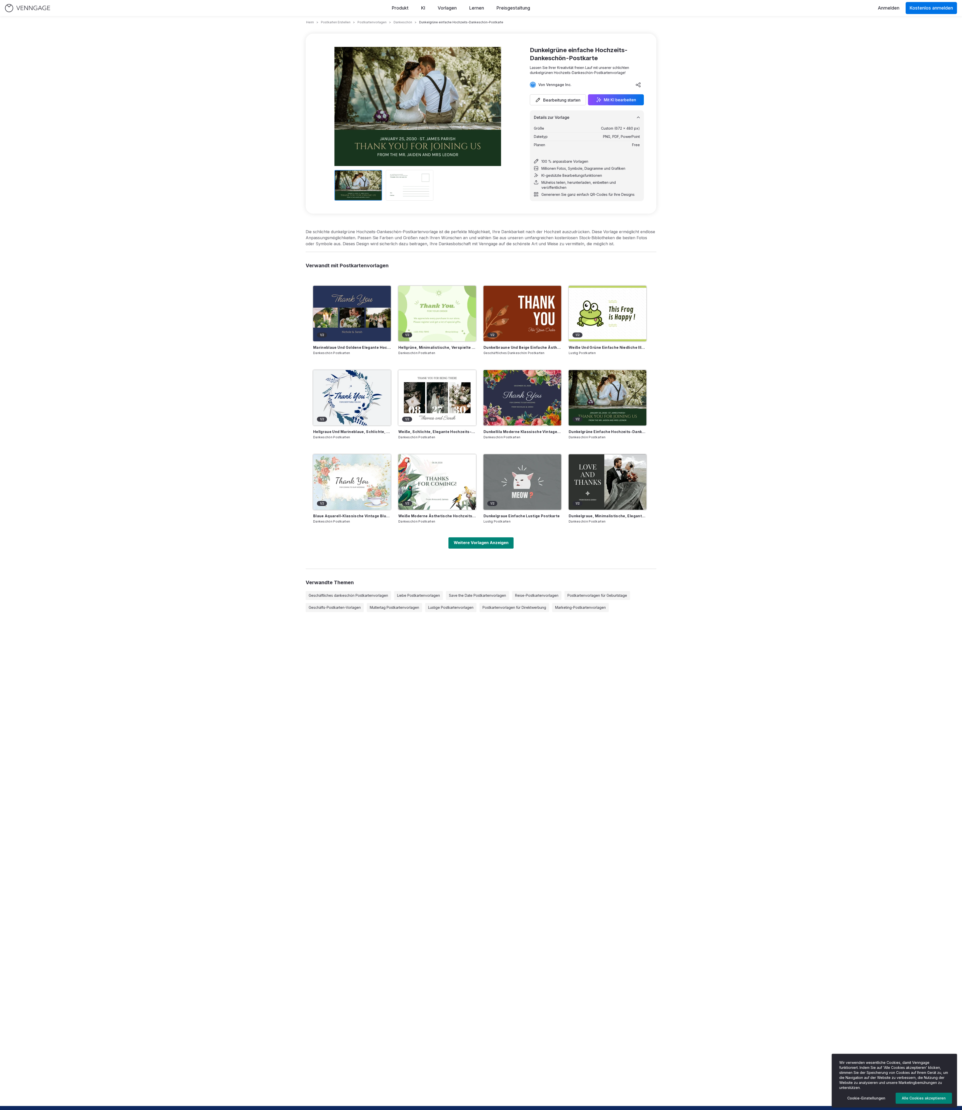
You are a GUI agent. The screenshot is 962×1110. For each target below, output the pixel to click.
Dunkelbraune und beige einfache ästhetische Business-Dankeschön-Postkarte (522, 347)
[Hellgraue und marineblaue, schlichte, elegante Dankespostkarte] (352, 397)
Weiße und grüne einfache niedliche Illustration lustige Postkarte (607, 347)
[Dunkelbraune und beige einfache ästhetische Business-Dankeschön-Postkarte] (522, 313)
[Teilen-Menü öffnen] (638, 84)
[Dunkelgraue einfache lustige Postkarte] (522, 482)
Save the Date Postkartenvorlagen (477, 595)
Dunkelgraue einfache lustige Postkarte (522, 516)
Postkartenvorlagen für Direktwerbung (514, 607)
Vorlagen (447, 8)
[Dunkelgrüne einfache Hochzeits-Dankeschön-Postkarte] (607, 397)
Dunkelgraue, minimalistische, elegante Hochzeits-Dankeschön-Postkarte (607, 516)
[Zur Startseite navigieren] (27, 8)
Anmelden (888, 8)
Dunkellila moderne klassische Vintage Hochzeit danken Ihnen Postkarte (522, 432)
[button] (558, 99)
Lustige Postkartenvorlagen (450, 607)
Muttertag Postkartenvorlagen (394, 607)
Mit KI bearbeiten (620, 99)
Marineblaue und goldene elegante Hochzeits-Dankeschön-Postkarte (352, 347)
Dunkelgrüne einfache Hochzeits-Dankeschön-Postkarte (607, 432)
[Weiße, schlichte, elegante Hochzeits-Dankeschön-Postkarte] (437, 397)
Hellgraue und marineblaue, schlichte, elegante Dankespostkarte (352, 432)
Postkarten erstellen (335, 22)
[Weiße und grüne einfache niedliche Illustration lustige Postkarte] (607, 313)
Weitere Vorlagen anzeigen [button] (481, 542)
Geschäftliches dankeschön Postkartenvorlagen (348, 595)
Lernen (476, 8)
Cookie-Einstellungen (866, 1098)
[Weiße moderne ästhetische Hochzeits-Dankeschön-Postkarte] (437, 482)
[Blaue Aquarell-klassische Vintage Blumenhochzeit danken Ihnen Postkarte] (352, 482)
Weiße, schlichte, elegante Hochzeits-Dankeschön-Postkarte (437, 432)
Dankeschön (403, 22)
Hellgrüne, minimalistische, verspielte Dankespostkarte (437, 347)
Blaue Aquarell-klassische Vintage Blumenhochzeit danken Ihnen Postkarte (352, 516)
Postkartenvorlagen (372, 22)
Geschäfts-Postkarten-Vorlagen (335, 607)
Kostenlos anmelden (931, 8)
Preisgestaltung (513, 8)
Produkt (400, 8)
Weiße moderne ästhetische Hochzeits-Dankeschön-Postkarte (437, 516)
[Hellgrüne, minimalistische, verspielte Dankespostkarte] (437, 313)
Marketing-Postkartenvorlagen (580, 607)
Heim (310, 22)
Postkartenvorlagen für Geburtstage (597, 595)
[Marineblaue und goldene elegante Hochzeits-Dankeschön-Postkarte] (352, 313)
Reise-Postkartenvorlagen (536, 595)
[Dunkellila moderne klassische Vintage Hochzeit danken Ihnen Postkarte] (522, 397)
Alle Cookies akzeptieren (924, 1098)
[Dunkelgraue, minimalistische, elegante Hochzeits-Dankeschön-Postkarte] (607, 482)
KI (423, 8)
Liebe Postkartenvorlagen (418, 595)
